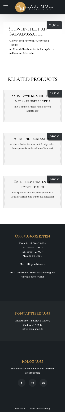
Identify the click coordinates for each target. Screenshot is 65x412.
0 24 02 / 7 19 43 (32, 324)
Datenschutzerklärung (39, 408)
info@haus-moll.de (32, 328)
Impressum (20, 408)
